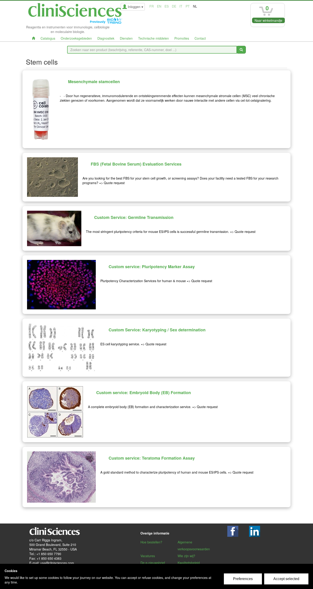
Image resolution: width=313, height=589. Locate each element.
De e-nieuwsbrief (152, 562)
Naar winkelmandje (268, 20)
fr (151, 6)
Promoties (181, 38)
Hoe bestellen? (151, 542)
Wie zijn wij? (186, 556)
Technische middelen (153, 38)
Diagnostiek (105, 38)
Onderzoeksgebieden (76, 38)
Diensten (126, 38)
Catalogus (48, 38)
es (167, 6)
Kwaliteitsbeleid (189, 562)
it (180, 6)
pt (188, 6)
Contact (200, 38)
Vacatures (147, 556)
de (174, 6)
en (159, 6)
